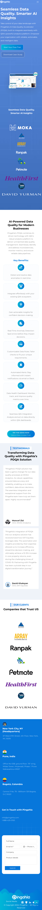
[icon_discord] (26, 902)
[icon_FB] (22, 902)
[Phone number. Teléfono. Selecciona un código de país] (25, 847)
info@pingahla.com (10, 818)
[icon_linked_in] (30, 902)
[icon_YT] (33, 902)
